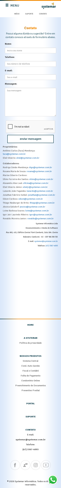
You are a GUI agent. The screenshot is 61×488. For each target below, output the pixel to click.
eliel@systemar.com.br (27, 157)
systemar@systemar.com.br (46, 241)
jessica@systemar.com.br (32, 206)
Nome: (8, 43)
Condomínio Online (30, 380)
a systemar (30, 338)
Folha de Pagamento (31, 375)
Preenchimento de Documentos (30, 385)
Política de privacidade (30, 343)
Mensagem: (11, 83)
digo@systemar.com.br (40, 167)
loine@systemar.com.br (37, 210)
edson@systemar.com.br (31, 198)
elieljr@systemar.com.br (35, 187)
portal (30, 403)
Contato (43, 14)
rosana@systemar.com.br (39, 171)
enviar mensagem (30, 139)
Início (17, 14)
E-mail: (9, 70)
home (30, 324)
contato (30, 429)
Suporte (29, 14)
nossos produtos (30, 356)
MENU (12, 6)
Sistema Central (30, 361)
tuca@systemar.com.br (14, 154)
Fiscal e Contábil (30, 370)
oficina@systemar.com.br (35, 183)
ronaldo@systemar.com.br (40, 218)
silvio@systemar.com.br (41, 179)
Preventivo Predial (30, 390)
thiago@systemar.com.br (42, 202)
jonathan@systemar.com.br (41, 195)
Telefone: (10, 57)
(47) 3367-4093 (52, 245)
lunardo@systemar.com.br (40, 191)
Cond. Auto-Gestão (30, 365)
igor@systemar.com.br (40, 214)
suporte (31, 416)
